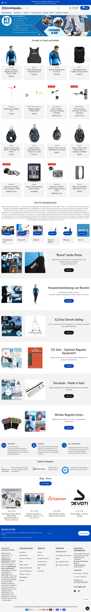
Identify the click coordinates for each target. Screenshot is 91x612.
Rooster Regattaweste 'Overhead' (56, 71)
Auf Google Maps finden (81, 582)
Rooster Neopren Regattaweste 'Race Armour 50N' (11, 71)
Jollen (14, 561)
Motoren (66, 240)
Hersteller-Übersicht (43, 558)
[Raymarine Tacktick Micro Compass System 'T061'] (57, 172)
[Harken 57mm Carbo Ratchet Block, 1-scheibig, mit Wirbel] (79, 133)
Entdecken (7, 233)
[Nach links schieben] (3, 60)
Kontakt (40, 552)
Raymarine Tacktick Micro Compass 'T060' (11, 188)
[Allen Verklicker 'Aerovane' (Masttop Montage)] (57, 94)
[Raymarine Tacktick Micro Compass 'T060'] (11, 172)
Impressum (22, 552)
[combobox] (43, 8)
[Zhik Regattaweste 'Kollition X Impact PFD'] (79, 55)
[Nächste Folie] (52, 34)
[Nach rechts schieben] (88, 60)
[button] (57, 8)
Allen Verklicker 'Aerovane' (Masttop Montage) (57, 111)
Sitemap (21, 580)
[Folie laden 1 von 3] (39, 34)
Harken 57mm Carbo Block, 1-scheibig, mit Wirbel (11, 150)
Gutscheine (41, 571)
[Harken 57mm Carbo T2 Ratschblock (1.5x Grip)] (57, 133)
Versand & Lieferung (25, 558)
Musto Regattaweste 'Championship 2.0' (34, 71)
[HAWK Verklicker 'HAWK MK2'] (34, 94)
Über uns (40, 555)
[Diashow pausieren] (57, 34)
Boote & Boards (51, 241)
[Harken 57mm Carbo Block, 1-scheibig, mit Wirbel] (11, 133)
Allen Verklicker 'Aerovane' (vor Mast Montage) (79, 111)
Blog (39, 568)
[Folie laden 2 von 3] (43, 34)
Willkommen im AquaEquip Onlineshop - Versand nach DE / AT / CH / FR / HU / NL (45, 2)
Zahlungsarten (23, 555)
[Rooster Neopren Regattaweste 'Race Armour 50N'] (11, 55)
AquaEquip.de (22, 606)
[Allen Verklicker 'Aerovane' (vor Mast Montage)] (79, 94)
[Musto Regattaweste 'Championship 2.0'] (34, 55)
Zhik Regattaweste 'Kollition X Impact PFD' (79, 71)
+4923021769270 (63, 562)
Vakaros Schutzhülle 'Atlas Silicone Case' (79, 188)
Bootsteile (17, 12)
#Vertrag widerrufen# (25, 568)
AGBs (21, 561)
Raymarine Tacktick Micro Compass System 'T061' (57, 188)
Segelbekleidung (6, 12)
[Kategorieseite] (7, 230)
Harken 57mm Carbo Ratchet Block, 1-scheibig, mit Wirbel (79, 150)
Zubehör (26, 12)
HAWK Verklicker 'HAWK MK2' (34, 110)
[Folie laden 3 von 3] (47, 34)
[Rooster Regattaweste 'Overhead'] (57, 55)
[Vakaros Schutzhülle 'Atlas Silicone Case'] (79, 172)
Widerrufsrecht (23, 564)
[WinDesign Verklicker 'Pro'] (11, 94)
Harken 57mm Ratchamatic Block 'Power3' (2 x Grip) (34, 150)
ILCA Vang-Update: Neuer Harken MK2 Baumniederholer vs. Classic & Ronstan (11, 517)
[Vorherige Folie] (33, 34)
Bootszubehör (5, 561)
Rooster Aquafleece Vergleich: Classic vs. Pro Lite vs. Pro (34, 516)
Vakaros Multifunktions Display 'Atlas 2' (34, 188)
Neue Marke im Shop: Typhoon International (57, 515)
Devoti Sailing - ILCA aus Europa (80, 515)
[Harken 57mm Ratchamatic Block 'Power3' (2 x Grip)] (34, 133)
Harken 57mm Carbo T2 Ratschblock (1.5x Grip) (56, 149)
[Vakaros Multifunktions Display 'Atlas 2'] (34, 172)
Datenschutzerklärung (25, 571)
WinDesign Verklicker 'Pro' (11, 110)
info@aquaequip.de (63, 565)
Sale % (80, 240)
